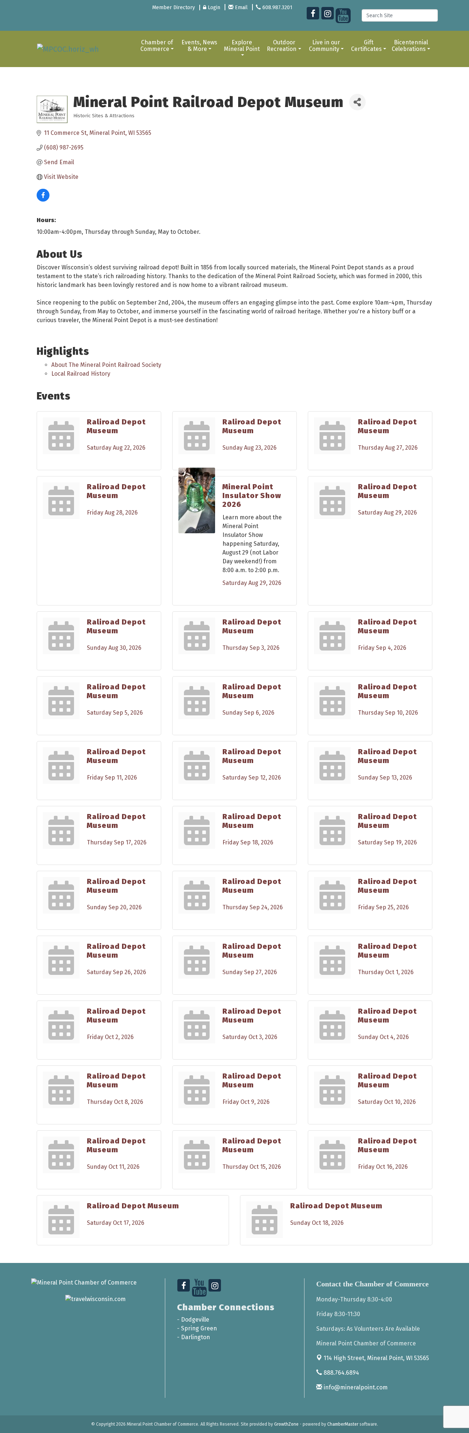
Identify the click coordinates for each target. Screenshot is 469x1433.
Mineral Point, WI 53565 (376, 1358)
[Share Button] (357, 102)
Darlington (195, 1337)
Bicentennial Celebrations (410, 45)
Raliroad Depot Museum (116, 426)
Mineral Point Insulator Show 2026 (251, 495)
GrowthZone (286, 1424)
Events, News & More (199, 45)
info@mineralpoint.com (355, 1387)
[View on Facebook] (43, 199)
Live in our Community (324, 45)
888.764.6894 (340, 1372)
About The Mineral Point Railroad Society (106, 364)
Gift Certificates (366, 45)
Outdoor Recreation (281, 45)
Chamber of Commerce (156, 45)
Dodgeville (195, 1319)
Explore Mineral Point (242, 45)
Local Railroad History (80, 373)
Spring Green (199, 1328)
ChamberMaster (342, 1424)
